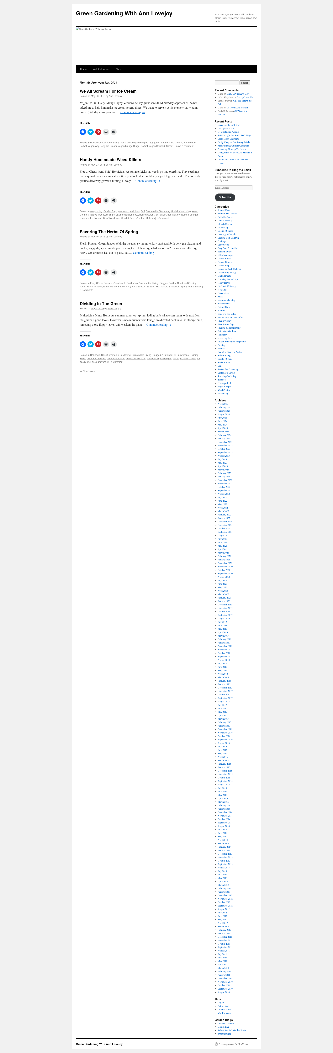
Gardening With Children (229, 268)
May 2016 (222, 753)
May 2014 (222, 836)
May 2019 (222, 628)
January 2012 (224, 933)
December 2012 (225, 895)
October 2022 (224, 486)
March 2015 (223, 801)
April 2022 (223, 507)
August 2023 (224, 455)
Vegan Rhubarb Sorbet (161, 145)
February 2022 (224, 514)
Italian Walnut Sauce (114, 286)
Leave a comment (184, 145)
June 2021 (222, 542)
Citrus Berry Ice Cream (170, 142)
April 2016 (223, 756)
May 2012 (222, 919)
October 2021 (224, 528)
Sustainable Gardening (158, 211)
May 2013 (222, 877)
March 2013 (223, 884)
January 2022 (224, 517)
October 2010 (224, 985)
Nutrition (222, 310)
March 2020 (223, 594)
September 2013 (225, 864)
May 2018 (222, 670)
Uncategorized (224, 383)
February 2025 (224, 407)
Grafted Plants (224, 275)
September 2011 (225, 947)
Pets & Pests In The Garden (230, 317)
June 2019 (222, 625)
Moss (220, 296)
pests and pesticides (129, 211)
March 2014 (223, 843)
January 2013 (224, 891)
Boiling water (146, 214)
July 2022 (222, 497)
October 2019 (224, 611)
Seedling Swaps (225, 358)
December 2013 (225, 853)
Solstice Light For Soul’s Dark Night (234, 135)
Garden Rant (223, 1026)
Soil (143, 211)
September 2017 (225, 697)
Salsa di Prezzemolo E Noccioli (163, 286)
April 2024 (223, 428)
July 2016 (222, 746)
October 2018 (224, 652)
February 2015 (224, 805)
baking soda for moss (127, 214)
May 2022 (222, 504)
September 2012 (225, 905)
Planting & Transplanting (229, 327)
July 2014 (222, 829)
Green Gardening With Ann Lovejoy (124, 13)
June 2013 (222, 874)
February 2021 (224, 556)
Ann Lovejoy (115, 95)
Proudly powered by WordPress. (233, 1044)
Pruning (221, 344)
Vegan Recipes (140, 142)
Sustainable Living (109, 142)
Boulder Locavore (226, 1023)
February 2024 (224, 434)
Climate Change (225, 223)
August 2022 (224, 493)
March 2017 (223, 718)
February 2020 (224, 597)
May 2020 (222, 587)
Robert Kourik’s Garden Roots (232, 1030)
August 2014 (224, 825)
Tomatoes (126, 142)
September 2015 (225, 780)
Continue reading (132, 112)
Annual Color (224, 209)
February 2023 (224, 472)
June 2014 (222, 832)
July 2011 (222, 954)
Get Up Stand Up (245, 97)
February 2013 (224, 888)
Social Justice (224, 362)
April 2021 (223, 549)
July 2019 (222, 621)
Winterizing (223, 393)
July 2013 (222, 870)
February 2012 (224, 929)
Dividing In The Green (101, 303)
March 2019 (223, 635)
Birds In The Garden (227, 213)
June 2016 (222, 749)
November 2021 (225, 524)
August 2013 (224, 867)
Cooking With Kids (227, 234)
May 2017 (222, 711)
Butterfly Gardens (226, 216)
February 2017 (224, 722)
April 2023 (223, 466)
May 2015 (222, 794)
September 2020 (225, 573)
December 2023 (225, 441)
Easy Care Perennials (227, 248)
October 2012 (224, 902)
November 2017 (225, 691)
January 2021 (224, 559)
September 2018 (225, 656)
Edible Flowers (225, 251)
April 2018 (223, 673)
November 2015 (225, 774)
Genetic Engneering (227, 272)
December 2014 (225, 812)
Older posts (87, 371)
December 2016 (225, 729)
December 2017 (225, 687)
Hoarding (222, 289)
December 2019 (225, 604)
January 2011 (224, 974)
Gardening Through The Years (232, 149)
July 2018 (222, 663)
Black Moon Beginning (228, 138)
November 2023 (225, 445)
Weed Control (224, 389)
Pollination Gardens (227, 331)
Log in (221, 1002)
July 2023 (222, 459)
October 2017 (224, 694)
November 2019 (225, 607)
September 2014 (225, 822)
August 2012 (224, 909)
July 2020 (222, 580)
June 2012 (222, 915)
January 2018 (224, 684)
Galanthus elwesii (96, 358)
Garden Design (225, 261)
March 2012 (223, 926)
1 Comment (162, 218)
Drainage (95, 354)
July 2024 (222, 417)
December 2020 (225, 562)
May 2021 (222, 545)
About (119, 69)
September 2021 (225, 531)
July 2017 (222, 704)
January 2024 (224, 438)
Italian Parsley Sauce (91, 286)
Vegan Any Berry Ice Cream (102, 145)
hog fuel (171, 214)
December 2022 (225, 479)
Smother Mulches (145, 218)
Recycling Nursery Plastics (230, 351)
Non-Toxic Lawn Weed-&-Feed (119, 218)
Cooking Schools (226, 230)
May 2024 (222, 424)
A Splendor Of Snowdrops (175, 354)
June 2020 (222, 583)
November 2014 (225, 815)
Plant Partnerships (226, 324)
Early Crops (96, 283)
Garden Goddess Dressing (183, 283)
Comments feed (225, 1009)
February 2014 (224, 846)
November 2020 (225, 566)
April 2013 (223, 881)
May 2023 (222, 462)
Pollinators (223, 334)
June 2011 (222, 957)
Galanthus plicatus (135, 358)
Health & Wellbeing (227, 286)
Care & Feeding (225, 220)
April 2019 (223, 632)
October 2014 (224, 819)
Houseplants (223, 293)
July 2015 (222, 787)
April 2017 (223, 715)
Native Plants (224, 303)
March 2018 (223, 677)
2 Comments (86, 289)
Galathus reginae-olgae (159, 358)
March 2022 (223, 511)
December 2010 (225, 978)
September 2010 (225, 988)
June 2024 (222, 421)
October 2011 (224, 943)
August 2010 (224, 992)
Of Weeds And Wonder (237, 107)
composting (96, 211)
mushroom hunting (226, 299)
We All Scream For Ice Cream (108, 91)
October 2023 (224, 448)
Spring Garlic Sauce (191, 286)
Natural (98, 218)
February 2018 (224, 680)
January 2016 (224, 767)
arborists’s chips (106, 214)
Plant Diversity (224, 320)
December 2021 (225, 521)
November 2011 (225, 940)
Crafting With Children (228, 237)
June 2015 (222, 791)
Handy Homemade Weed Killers (110, 159)
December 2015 (225, 770)
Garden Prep (110, 211)
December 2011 (225, 936)
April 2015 (223, 798)
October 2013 (224, 860)
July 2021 (222, 538)
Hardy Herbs (224, 282)
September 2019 (225, 614)
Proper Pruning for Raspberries (232, 341)
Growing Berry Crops (228, 279)
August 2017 (224, 701)
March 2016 (223, 760)
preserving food (225, 338)
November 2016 (225, 732)
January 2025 (224, 410)
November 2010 (225, 981)
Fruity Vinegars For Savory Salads (234, 142)
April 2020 (223, 590)
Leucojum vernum (99, 361)
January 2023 (224, 476)
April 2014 (223, 839)
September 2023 (225, 452)
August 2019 (224, 618)
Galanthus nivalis (116, 358)
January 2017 (224, 725)
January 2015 (224, 808)
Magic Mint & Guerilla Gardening (233, 145)
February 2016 (224, 763)
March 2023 (223, 469)
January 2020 (224, 601)
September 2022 (225, 490)
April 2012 (223, 922)
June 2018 (222, 666)
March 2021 (223, 552)
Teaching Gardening (227, 376)
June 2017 (222, 708)
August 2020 (224, 576)
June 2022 (222, 500)
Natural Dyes (224, 306)
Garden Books (224, 258)
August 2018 (224, 659)
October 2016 (224, 736)
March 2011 (223, 967)
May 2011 (222, 960)
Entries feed (223, 1005)
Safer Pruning (224, 355)
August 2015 (224, 784)
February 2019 (224, 639)
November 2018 (225, 649)
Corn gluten (160, 214)
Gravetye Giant (180, 358)
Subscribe (225, 197)
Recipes (94, 142)
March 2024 (223, 431)
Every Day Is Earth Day (238, 93)
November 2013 (225, 857)
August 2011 (224, 950)
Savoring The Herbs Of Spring (109, 231)
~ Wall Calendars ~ (101, 69)
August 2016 (224, 742)
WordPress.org (224, 1012)
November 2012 (225, 898)
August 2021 (224, 535)
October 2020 (224, 569)
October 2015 (224, 777)
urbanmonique (224, 1033)
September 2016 (225, 739)
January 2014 (224, 850)
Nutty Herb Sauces (135, 286)
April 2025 (223, 403)
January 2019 (224, 642)
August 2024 (224, 414)
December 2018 (225, 646)
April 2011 (223, 964)
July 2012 (222, 912)
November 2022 (225, 483)
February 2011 (224, 971)
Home (83, 69)
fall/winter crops (225, 254)
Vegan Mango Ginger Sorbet (133, 145)
